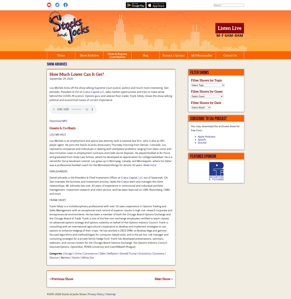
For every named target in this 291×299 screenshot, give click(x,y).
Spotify (202, 139)
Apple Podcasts (206, 136)
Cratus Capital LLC (93, 91)
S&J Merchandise (201, 55)
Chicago (68, 253)
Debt (102, 253)
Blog (145, 55)
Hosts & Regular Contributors (117, 55)
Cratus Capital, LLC (132, 177)
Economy (158, 253)
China (78, 253)
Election (54, 257)
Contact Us (230, 55)
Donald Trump (128, 253)
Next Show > (164, 279)
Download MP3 (58, 121)
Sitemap (111, 294)
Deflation (112, 253)
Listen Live (229, 28)
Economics (145, 253)
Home (61, 55)
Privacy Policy (96, 294)
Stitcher (202, 142)
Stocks (76, 257)
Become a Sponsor (174, 55)
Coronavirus (90, 253)
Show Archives (89, 55)
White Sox (88, 257)
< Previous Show (61, 279)
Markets (65, 257)
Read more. (150, 165)
